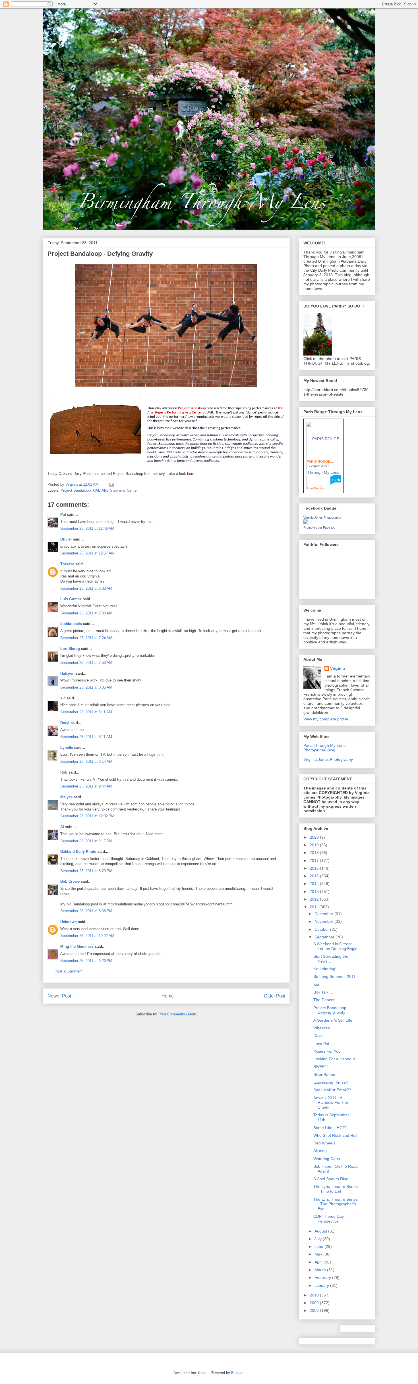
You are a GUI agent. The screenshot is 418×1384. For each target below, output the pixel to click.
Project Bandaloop (76, 490)
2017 (315, 860)
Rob (63, 772)
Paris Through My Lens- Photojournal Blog (325, 748)
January (322, 1285)
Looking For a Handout (334, 1059)
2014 (315, 883)
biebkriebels (71, 624)
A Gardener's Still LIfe (332, 1020)
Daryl (64, 723)
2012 (315, 899)
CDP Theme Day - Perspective (329, 1218)
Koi (316, 984)
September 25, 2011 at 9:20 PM (86, 961)
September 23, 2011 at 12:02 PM (87, 816)
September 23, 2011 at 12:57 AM (87, 553)
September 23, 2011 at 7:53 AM (86, 662)
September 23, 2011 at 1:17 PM (86, 841)
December (324, 913)
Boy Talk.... (323, 992)
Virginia (337, 668)
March (320, 1269)
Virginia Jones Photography (322, 517)
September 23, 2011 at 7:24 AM (86, 638)
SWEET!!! (322, 1066)
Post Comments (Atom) (177, 1014)
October (322, 929)
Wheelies (321, 1028)
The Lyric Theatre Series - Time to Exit (335, 1189)
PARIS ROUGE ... (320, 462)
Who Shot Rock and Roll (335, 1135)
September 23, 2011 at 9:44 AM (86, 786)
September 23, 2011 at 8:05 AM (86, 687)
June (319, 1246)
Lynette (66, 747)
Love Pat (321, 1043)
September (325, 937)
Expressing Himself (330, 1082)
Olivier (66, 539)
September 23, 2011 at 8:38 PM (86, 911)
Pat (63, 514)
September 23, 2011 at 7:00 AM (86, 613)
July (318, 1239)
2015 (315, 876)
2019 (315, 845)
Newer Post (59, 996)
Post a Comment (68, 971)
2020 (315, 837)
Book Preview (315, 488)
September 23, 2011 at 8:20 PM (86, 871)
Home (168, 996)
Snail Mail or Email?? (332, 1090)
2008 (315, 1310)
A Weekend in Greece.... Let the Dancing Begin (335, 946)
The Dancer (324, 1000)
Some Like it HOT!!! (331, 1127)
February (323, 1277)
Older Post (274, 996)
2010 (315, 1295)
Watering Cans (326, 1158)
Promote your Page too (319, 527)
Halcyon (67, 673)
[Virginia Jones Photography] (305, 522)
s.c (62, 698)
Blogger (237, 1373)
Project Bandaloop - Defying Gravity (331, 1010)
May (318, 1254)
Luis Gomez (71, 599)
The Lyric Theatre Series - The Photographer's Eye (335, 1204)
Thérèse (67, 564)
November (324, 921)
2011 (314, 907)
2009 (315, 1302)
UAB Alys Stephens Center (115, 490)
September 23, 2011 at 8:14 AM (86, 761)
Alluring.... (322, 1150)
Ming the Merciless (77, 946)
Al (62, 827)
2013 (315, 891)
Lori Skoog (70, 649)
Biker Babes (324, 1074)
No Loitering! (324, 969)
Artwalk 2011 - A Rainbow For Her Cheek (330, 1103)
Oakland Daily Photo (78, 851)
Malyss (66, 797)
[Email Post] (111, 484)
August (321, 1231)
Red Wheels (324, 1143)
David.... (320, 1035)
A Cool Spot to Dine (330, 1179)
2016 (315, 868)
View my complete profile (325, 719)
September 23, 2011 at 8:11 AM (86, 712)
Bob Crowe (70, 881)
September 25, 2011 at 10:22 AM (87, 936)
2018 (315, 852)
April (319, 1262)
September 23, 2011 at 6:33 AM (86, 588)
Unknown (68, 922)
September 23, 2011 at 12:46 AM (87, 528)
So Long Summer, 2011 (334, 976)
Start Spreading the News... (330, 958)
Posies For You (327, 1051)
